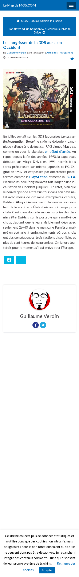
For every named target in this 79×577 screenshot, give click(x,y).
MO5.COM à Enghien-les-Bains (41, 21)
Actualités (52, 52)
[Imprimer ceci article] (72, 58)
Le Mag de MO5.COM (19, 5)
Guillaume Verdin (17, 52)
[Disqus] (39, 393)
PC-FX (70, 177)
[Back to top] (69, 567)
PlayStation (38, 177)
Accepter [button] (47, 570)
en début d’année (57, 151)
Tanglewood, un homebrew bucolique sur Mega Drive (40, 30)
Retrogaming (66, 52)
